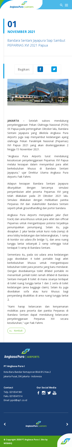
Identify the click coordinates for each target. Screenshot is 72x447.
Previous (5, 424)
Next (67, 424)
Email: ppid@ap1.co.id (15, 400)
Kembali (18, 330)
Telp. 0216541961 (13, 392)
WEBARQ (8, 443)
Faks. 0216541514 (13, 396)
